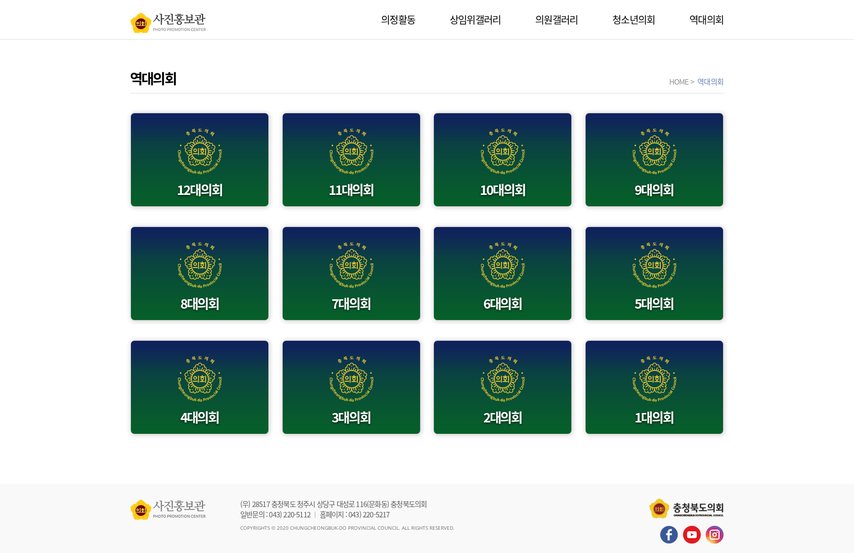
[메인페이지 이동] (168, 20)
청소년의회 (633, 19)
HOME (679, 81)
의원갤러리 (556, 19)
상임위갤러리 (475, 19)
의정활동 (398, 19)
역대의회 (706, 19)
